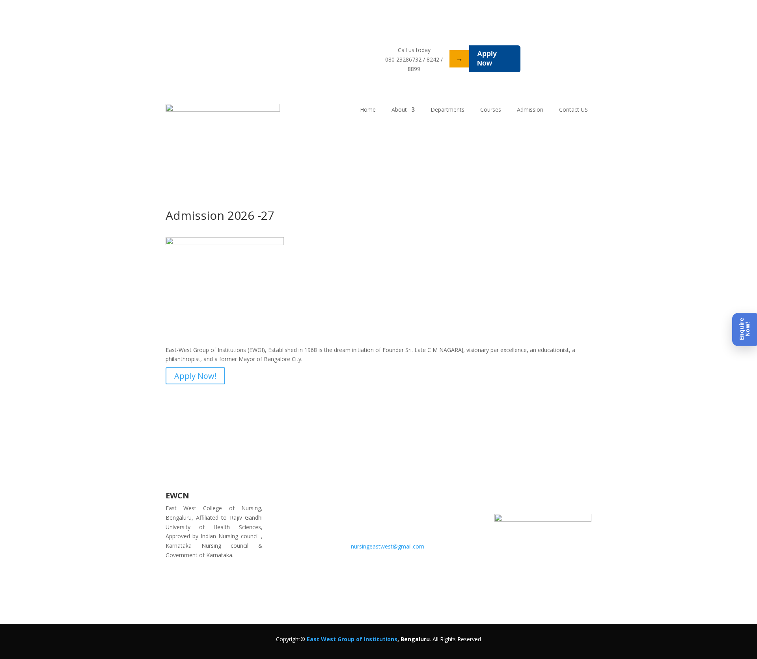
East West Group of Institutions (352, 639)
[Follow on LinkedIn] (519, 498)
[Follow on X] (535, 498)
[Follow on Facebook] (550, 498)
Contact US (573, 110)
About (399, 110)
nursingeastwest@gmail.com (387, 546)
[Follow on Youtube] (566, 498)
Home (368, 110)
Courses (490, 110)
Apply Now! (195, 376)
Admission (530, 110)
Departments (447, 110)
